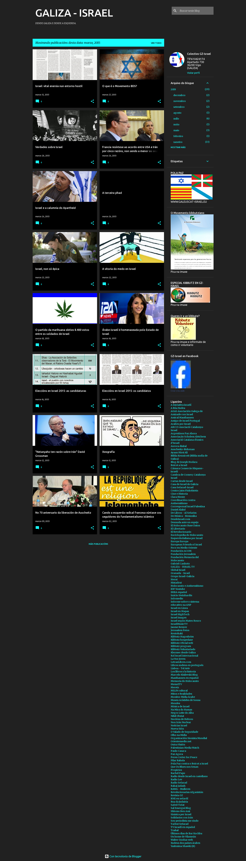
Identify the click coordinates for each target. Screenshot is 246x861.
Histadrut (176, 582)
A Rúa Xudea (178, 408)
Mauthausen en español (184, 677)
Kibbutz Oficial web (182, 642)
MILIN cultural (179, 690)
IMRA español (179, 592)
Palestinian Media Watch (185, 747)
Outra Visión (178, 744)
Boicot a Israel (179, 465)
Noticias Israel (179, 725)
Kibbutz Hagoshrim (182, 636)
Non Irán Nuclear (181, 722)
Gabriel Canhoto (180, 563)
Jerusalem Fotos (180, 630)
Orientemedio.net (181, 741)
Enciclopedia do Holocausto (187, 535)
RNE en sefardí (179, 798)
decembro (179, 95)
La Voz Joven (178, 658)
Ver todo (156, 43)
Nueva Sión (177, 728)
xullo (176, 118)
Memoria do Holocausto (185, 681)
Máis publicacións (98, 544)
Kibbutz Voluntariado (183, 649)
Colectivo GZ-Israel (199, 53)
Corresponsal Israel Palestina (188, 506)
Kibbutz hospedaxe (182, 639)
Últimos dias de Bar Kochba (186, 833)
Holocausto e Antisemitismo (187, 585)
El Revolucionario (181, 531)
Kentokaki (177, 633)
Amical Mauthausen (182, 417)
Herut (174, 579)
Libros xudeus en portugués (187, 665)
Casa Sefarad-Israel (182, 487)
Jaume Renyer (179, 627)
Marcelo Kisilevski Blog (184, 674)
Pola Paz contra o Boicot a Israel (189, 763)
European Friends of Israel (186, 544)
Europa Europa (179, 541)
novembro (179, 101)
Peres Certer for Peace (184, 757)
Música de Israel (180, 706)
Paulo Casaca (178, 750)
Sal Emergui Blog (181, 808)
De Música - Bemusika (184, 515)
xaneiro (177, 142)
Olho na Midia (179, 735)
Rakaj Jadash (178, 785)
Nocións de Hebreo (182, 719)
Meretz (175, 687)
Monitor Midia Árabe (183, 696)
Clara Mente (178, 496)
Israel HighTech (180, 614)
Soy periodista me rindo (184, 820)
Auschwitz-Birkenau (183, 449)
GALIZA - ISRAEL (74, 13)
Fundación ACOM (181, 550)
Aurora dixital (179, 446)
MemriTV (176, 684)
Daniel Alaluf (178, 509)
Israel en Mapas (180, 611)
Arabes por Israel (181, 423)
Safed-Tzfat (177, 804)
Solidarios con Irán (182, 817)
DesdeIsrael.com (180, 519)
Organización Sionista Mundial (189, 738)
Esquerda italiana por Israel (186, 538)
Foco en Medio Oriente (184, 547)
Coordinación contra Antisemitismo (183, 502)
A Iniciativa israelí (181, 404)
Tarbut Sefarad (179, 823)
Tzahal (175, 830)
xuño (176, 124)
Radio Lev (176, 779)
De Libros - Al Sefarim (183, 512)
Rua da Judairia (179, 801)
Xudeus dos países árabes (185, 842)
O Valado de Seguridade (184, 731)
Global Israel (178, 569)
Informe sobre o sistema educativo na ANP (185, 603)
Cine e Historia (179, 493)
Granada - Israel (180, 573)
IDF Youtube (178, 588)
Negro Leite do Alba (182, 712)
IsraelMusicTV (179, 623)
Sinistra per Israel (181, 814)
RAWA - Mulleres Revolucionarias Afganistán (187, 790)
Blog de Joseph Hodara (184, 461)
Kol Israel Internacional (184, 655)
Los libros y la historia (183, 671)
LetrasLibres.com (181, 662)
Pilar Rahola (178, 760)
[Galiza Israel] (181, 387)
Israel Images (178, 617)
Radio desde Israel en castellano (189, 776)
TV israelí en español (183, 827)
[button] (92, 101)
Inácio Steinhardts (181, 595)
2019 (173, 89)
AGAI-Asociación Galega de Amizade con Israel (187, 413)
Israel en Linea (179, 608)
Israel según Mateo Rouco (186, 620)
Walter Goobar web (182, 839)
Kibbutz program (181, 646)
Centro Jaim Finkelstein (184, 490)
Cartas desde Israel (182, 481)
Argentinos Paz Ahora (184, 433)
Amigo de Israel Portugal (185, 420)
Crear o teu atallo (178, 391)
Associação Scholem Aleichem (188, 436)
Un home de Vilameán (183, 836)
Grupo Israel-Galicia (182, 576)
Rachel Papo (178, 773)
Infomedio (177, 598)
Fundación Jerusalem (183, 554)
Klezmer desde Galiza (183, 652)
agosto (177, 112)
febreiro (178, 136)
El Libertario (178, 528)
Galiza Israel (176, 359)
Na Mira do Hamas (181, 709)
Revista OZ (177, 795)
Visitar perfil (193, 73)
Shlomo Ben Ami (180, 811)
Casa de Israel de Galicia (184, 484)
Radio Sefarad (179, 782)
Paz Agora (177, 754)
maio (176, 130)
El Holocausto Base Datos (185, 525)
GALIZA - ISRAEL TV (183, 566)
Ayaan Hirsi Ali (179, 452)
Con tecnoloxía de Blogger (125, 856)
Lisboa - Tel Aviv (180, 668)
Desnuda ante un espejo (184, 522)
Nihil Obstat (177, 715)
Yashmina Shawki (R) (183, 846)
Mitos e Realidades (181, 693)
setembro (179, 106)
